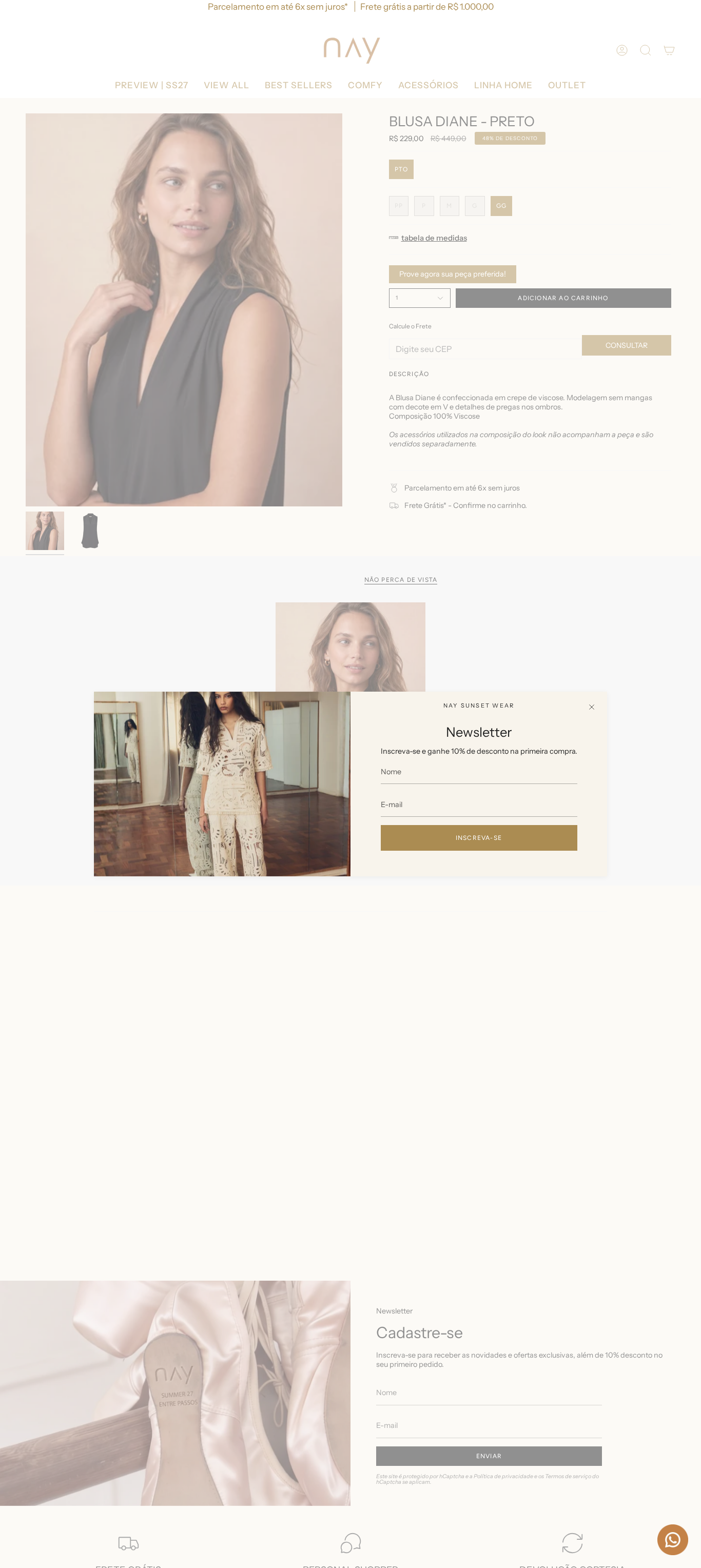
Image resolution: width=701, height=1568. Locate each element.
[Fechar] (592, 707)
